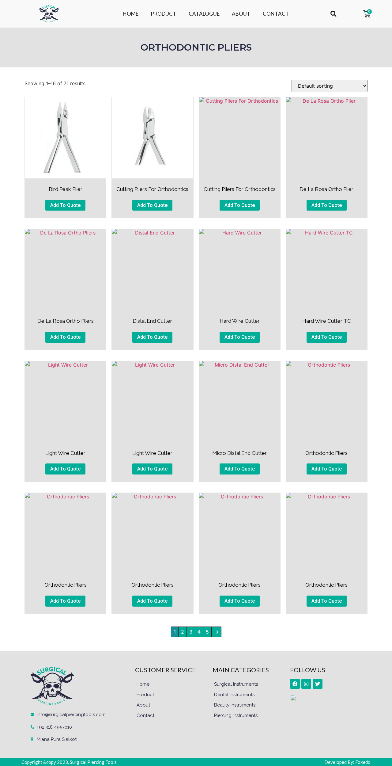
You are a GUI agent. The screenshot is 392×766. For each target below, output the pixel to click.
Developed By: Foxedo (347, 762)
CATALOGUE (204, 13)
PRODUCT (163, 13)
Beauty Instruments (234, 705)
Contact (145, 715)
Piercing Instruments (236, 715)
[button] (333, 14)
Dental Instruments (234, 694)
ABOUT (241, 13)
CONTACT (276, 13)
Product (145, 694)
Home (143, 684)
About (143, 705)
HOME (130, 13)
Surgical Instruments (236, 684)
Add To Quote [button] (65, 205)
